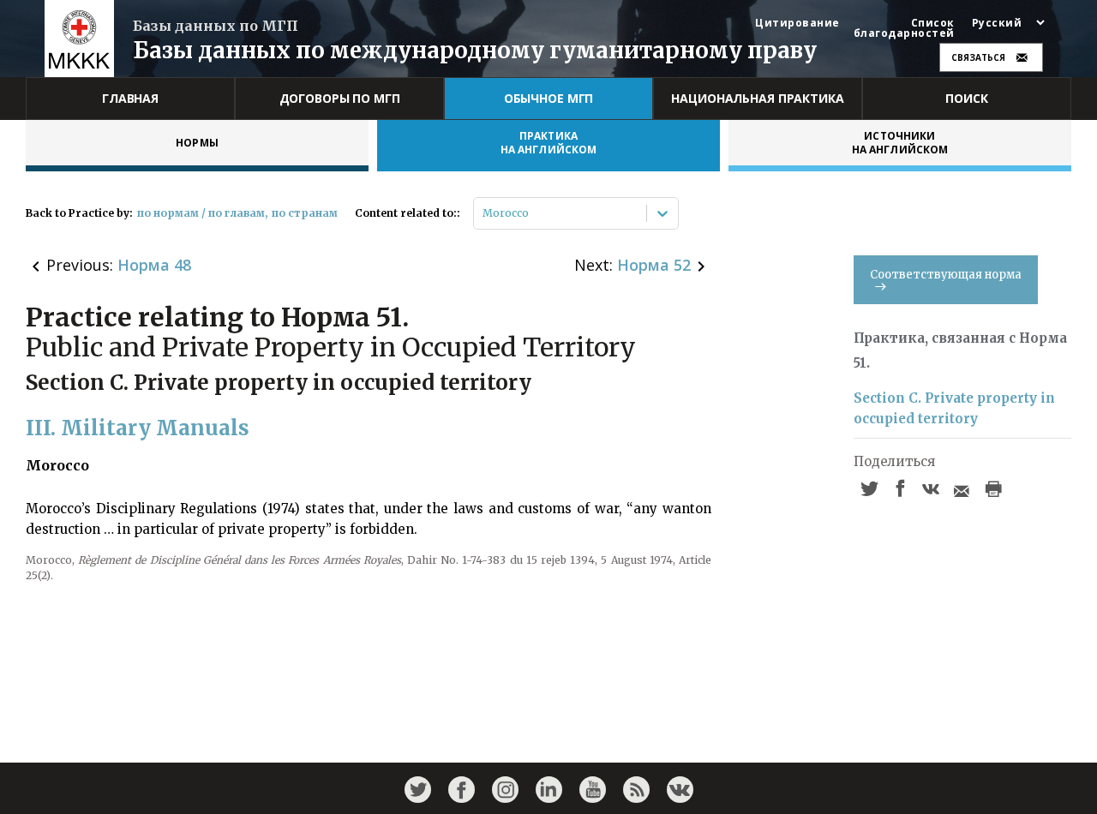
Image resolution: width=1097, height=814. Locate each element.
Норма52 (654, 264)
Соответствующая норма (946, 274)
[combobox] (484, 213)
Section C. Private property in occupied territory (954, 408)
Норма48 (154, 264)
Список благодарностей (904, 28)
